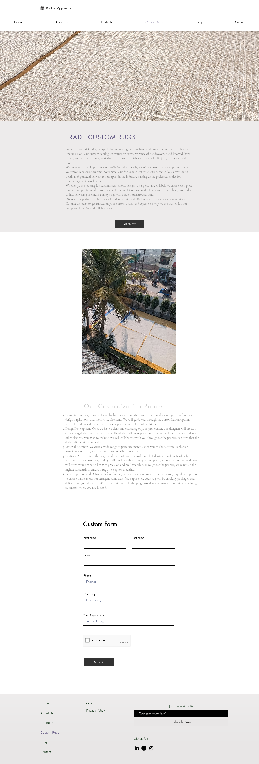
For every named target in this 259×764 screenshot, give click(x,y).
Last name (138, 537)
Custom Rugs (50, 733)
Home (45, 704)
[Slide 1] (125, 113)
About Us (47, 713)
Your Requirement (93, 615)
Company (90, 594)
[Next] (241, 76)
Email (87, 555)
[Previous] (17, 76)
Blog (44, 742)
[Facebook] (143, 748)
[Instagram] (151, 748)
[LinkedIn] (136, 748)
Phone (87, 575)
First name (90, 537)
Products (47, 723)
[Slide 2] (130, 113)
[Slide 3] (133, 113)
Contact (46, 752)
